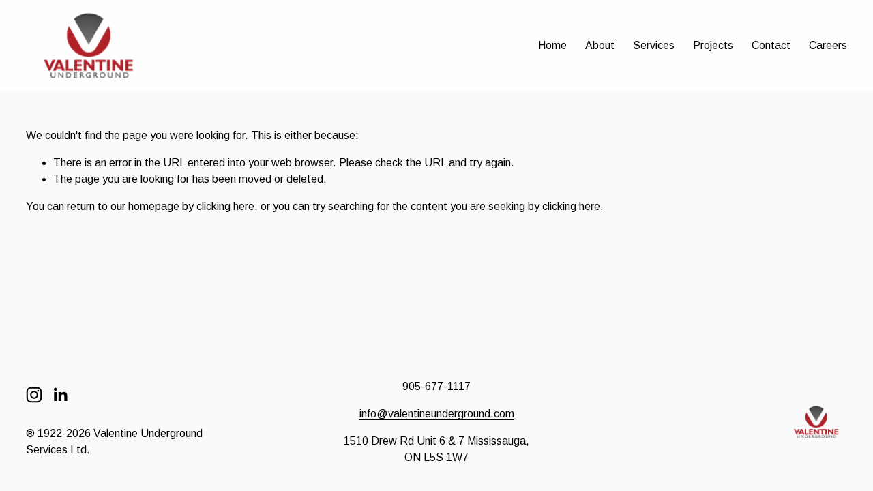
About (600, 45)
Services (654, 45)
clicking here (225, 206)
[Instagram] (34, 395)
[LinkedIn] (60, 395)
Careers (828, 45)
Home (552, 45)
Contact (771, 45)
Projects (713, 45)
